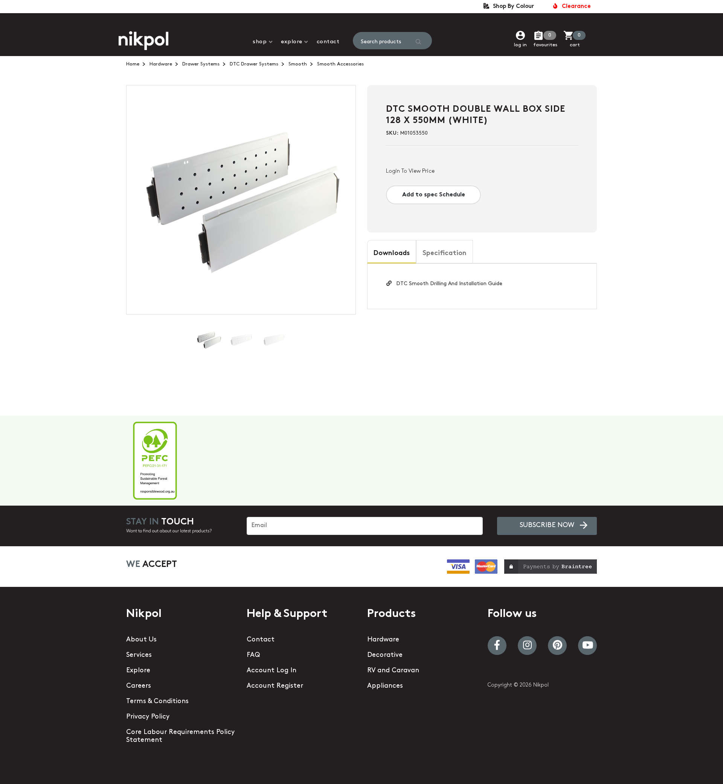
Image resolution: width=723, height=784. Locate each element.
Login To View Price (410, 171)
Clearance (575, 6)
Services (139, 655)
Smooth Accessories (340, 64)
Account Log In (271, 670)
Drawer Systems (201, 64)
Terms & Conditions (157, 701)
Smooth (297, 64)
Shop (260, 42)
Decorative (385, 655)
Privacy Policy (147, 717)
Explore (291, 42)
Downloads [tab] (392, 253)
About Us (141, 640)
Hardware (160, 64)
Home (132, 64)
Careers (138, 686)
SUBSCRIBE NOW (547, 525)
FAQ (253, 655)
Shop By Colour (512, 6)
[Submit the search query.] (418, 42)
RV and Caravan (393, 670)
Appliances (385, 686)
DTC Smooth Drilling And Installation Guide (447, 284)
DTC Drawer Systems (254, 64)
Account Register (275, 686)
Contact (328, 42)
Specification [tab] (445, 253)
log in (520, 45)
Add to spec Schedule (433, 195)
